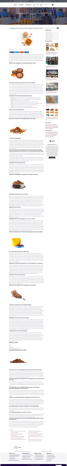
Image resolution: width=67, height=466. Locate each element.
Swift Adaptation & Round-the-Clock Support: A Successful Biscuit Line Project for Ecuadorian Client (52, 118)
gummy (49, 134)
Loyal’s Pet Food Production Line (13, 348)
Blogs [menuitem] (37, 4)
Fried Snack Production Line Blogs (53, 126)
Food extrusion (11, 347)
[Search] (52, 5)
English (58, 465)
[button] (12, 52)
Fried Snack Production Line (49, 35)
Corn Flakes (55, 133)
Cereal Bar (50, 133)
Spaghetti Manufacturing (49, 136)
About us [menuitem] (34, 5)
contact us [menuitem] (41, 5)
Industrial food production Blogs (51, 127)
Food (10, 344)
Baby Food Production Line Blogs (49, 124)
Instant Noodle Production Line (49, 37)
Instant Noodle (53, 134)
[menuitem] (21, 5)
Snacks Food (53, 135)
